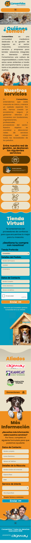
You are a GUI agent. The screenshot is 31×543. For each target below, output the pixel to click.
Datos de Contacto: (12, 447)
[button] (15, 9)
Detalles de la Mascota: (14, 465)
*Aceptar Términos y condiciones (14, 497)
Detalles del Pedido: (11, 257)
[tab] (15, 160)
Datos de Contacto (10, 278)
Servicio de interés (11, 484)
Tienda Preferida (9, 250)
